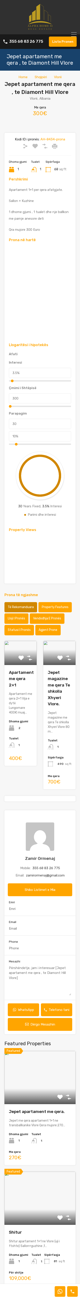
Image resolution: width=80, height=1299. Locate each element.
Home (23, 77)
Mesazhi (14, 961)
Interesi (15, 362)
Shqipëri (41, 77)
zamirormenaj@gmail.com (45, 875)
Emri (12, 902)
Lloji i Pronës (16, 618)
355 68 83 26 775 (26, 41)
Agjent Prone (48, 630)
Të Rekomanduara (21, 607)
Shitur (15, 1232)
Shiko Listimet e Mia (40, 890)
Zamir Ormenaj (40, 858)
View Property (40, 1093)
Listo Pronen (62, 42)
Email (12, 922)
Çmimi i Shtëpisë (22, 388)
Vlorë (58, 77)
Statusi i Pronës (19, 630)
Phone (13, 941)
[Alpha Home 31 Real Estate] (40, 29)
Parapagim (18, 413)
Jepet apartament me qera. (37, 1111)
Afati (13, 354)
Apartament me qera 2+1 (21, 679)
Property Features (55, 607)
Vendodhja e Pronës (47, 618)
